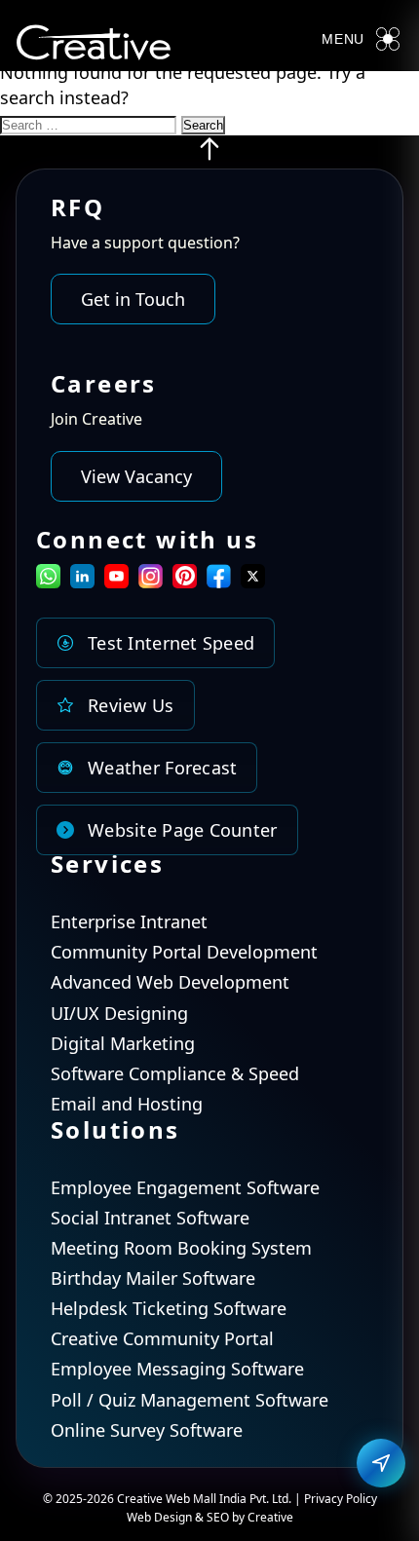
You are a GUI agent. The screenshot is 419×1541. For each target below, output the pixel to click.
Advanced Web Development (170, 982)
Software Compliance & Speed (175, 1073)
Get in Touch (133, 299)
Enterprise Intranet (129, 921)
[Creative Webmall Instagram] (150, 581)
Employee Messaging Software (177, 1368)
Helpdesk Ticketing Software (168, 1308)
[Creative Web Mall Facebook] (219, 581)
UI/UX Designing (119, 1013)
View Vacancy (136, 476)
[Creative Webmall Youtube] (116, 581)
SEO (218, 1517)
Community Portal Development (184, 951)
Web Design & (167, 1517)
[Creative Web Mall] (93, 46)
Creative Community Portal (162, 1338)
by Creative (262, 1517)
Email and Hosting (127, 1103)
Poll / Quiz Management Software (189, 1399)
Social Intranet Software (150, 1217)
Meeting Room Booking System (181, 1247)
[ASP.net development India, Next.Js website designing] (209, 156)
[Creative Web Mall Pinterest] (184, 576)
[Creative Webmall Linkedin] (82, 581)
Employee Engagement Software (185, 1187)
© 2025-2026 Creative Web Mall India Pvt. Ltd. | (173, 1498)
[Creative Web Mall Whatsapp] (48, 581)
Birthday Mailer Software (153, 1278)
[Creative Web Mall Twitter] (253, 581)
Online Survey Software (147, 1430)
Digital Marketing (123, 1043)
